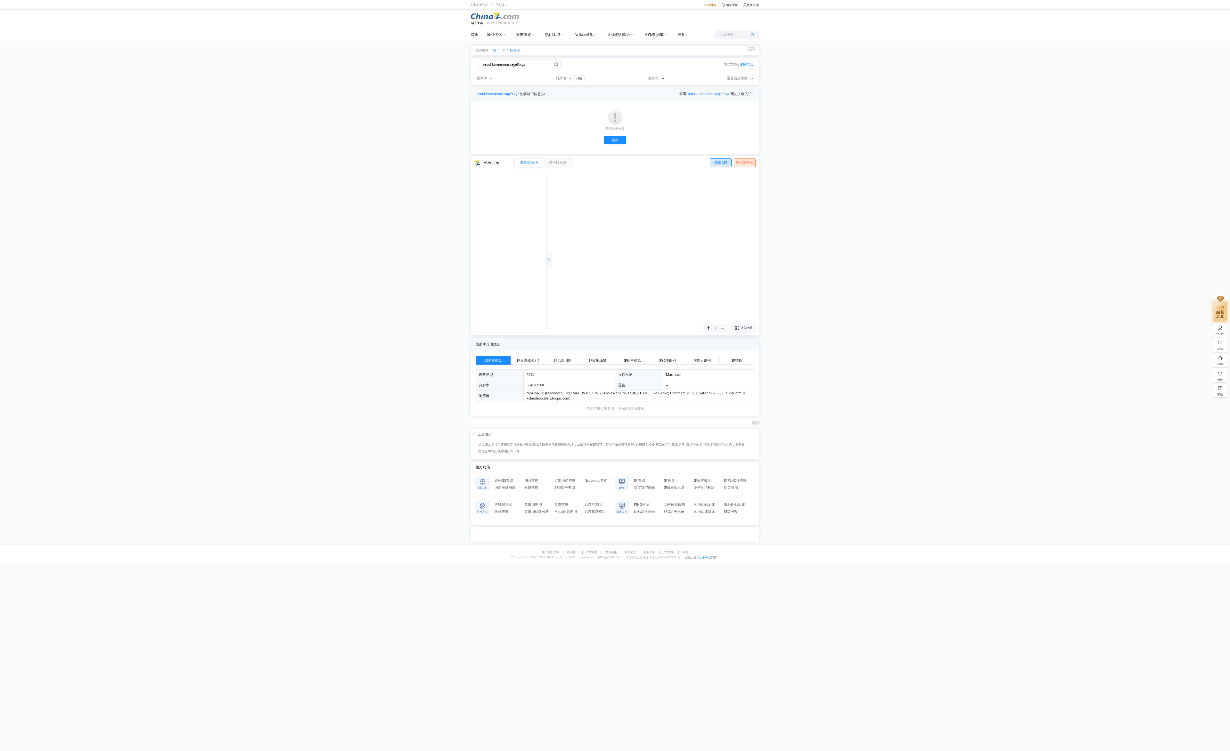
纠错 (579, 78)
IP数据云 (746, 64)
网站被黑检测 (674, 504)
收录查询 (502, 511)
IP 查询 (639, 480)
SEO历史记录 (674, 511)
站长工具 (499, 50)
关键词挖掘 (533, 504)
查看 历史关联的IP (715, 94)
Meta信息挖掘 (565, 511)
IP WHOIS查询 (735, 480)
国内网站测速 (704, 504)
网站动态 (630, 552)
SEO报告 (730, 511)
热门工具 (553, 34)
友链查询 (531, 487)
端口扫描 (731, 487)
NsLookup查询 (596, 480)
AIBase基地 (584, 34)
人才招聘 (669, 552)
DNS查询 (531, 480)
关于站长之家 (550, 552)
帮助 (685, 552)
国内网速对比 (704, 511)
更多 (681, 34)
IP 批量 (669, 480)
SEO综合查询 (564, 487)
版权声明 (649, 552)
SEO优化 (494, 34)
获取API (721, 162)
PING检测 (641, 504)
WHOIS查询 (504, 480)
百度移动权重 (595, 511)
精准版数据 (558, 162)
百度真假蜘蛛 (644, 487)
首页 (475, 34)
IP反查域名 (702, 480)
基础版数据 (529, 162)
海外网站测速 (734, 504)
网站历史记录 (644, 511)
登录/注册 (753, 5)
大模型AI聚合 (619, 34)
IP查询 (515, 50)
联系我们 (572, 552)
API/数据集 (654, 34)
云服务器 (705, 557)
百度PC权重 (594, 504)
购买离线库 (745, 162)
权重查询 (523, 34)
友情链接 (611, 552)
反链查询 (561, 504)
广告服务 (592, 552)
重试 (615, 140)
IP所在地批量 (674, 487)
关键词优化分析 (536, 511)
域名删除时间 (505, 487)
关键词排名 (503, 504)
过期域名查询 (565, 480)
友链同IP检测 (704, 487)
